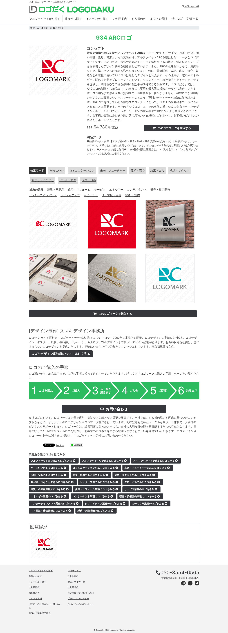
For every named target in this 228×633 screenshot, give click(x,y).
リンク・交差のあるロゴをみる (97, 482)
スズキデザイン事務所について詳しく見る (60, 354)
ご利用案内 (120, 18)
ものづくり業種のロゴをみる (148, 503)
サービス (99, 189)
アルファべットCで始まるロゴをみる (103, 460)
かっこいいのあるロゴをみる (47, 467)
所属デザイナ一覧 (76, 581)
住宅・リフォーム (79, 189)
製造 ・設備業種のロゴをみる (94, 510)
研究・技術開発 (160, 189)
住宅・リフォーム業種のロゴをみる (95, 489)
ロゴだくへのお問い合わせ (81, 604)
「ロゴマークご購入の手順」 (156, 373)
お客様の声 (139, 18)
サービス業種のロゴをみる (139, 489)
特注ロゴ (177, 18)
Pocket (60, 445)
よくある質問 (158, 18)
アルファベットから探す (44, 18)
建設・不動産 (55, 189)
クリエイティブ (70, 195)
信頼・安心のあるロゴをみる (47, 474)
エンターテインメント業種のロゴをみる (53, 503)
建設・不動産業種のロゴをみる (48, 489)
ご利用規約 (73, 587)
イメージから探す (97, 18)
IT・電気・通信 (111, 195)
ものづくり (91, 195)
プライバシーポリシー (78, 598)
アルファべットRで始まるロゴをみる (154, 460)
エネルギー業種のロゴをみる (47, 496)
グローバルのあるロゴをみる (140, 482)
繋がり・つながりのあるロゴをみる (51, 482)
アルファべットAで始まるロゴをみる (52, 460)
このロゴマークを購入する (174, 128)
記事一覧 (192, 18)
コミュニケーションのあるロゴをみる (94, 467)
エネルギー (116, 189)
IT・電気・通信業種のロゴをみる (49, 510)
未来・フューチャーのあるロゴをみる (145, 467)
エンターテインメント (43, 195)
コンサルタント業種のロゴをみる (91, 496)
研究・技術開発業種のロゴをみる (138, 496)
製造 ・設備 (132, 195)
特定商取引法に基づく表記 (81, 593)
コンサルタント (137, 189)
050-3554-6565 (179, 572)
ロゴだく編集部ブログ (39, 613)
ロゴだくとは (74, 570)
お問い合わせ (191, 6)
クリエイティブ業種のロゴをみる (104, 503)
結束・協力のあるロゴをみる (89, 474)
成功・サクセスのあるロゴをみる (133, 474)
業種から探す (73, 18)
